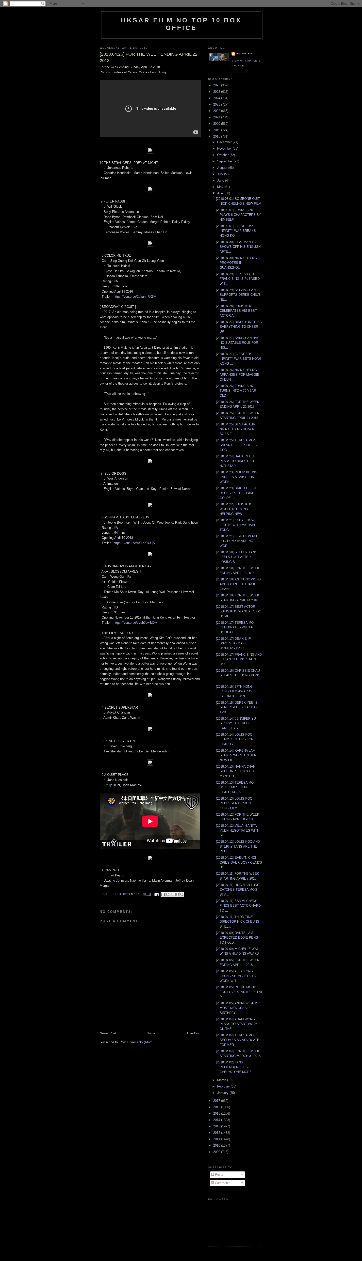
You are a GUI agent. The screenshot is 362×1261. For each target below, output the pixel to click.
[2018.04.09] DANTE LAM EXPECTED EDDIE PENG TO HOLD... (237, 937)
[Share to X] (172, 894)
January (223, 1093)
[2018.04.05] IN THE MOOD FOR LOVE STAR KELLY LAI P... (239, 992)
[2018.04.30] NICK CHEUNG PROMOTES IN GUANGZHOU (236, 262)
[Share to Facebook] (177, 894)
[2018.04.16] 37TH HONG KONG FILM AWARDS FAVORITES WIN (234, 691)
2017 (217, 1101)
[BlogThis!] (167, 894)
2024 (217, 98)
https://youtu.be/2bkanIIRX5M (135, 296)
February (224, 1086)
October (223, 155)
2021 (217, 117)
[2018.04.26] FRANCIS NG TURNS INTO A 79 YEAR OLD (236, 390)
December (225, 142)
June (221, 180)
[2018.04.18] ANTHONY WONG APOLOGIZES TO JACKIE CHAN (238, 584)
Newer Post (108, 1033)
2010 (217, 1145)
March (222, 1080)
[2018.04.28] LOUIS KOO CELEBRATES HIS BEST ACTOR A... (236, 310)
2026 (217, 85)
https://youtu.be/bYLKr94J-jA (134, 543)
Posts (218, 1174)
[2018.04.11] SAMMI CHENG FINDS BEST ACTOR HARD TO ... (238, 905)
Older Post (193, 1033)
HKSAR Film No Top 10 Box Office (181, 23)
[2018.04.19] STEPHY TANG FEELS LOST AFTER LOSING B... (236, 557)
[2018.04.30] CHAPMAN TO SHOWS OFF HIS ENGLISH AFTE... (238, 246)
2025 (217, 91)
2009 (217, 1152)
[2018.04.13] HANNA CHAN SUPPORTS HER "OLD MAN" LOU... (235, 771)
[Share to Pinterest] (181, 894)
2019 (217, 130)
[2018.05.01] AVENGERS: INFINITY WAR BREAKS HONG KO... (236, 230)
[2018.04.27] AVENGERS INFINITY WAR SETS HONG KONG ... (239, 358)
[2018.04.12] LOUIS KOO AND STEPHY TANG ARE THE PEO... (238, 846)
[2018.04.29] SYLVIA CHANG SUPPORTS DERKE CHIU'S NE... (238, 294)
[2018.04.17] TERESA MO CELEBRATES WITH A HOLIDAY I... (235, 627)
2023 (217, 104)
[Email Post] (156, 894)
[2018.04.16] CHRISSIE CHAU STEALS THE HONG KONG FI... (238, 675)
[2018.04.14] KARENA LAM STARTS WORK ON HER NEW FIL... (236, 755)
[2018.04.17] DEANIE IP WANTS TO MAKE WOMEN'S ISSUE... (233, 643)
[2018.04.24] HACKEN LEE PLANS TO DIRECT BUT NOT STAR (236, 461)
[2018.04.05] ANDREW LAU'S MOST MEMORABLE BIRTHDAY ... (237, 1008)
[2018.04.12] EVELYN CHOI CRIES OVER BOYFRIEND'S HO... (239, 862)
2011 (217, 1139)
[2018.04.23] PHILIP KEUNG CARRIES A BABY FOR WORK (236, 477)
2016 (217, 1107)
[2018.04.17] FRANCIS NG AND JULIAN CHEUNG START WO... (239, 659)
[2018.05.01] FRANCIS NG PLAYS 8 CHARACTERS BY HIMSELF (238, 214)
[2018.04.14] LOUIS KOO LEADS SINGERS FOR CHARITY (234, 739)
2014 (217, 1120)
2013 (217, 1126)
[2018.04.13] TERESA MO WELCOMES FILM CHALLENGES (235, 787)
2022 (217, 111)
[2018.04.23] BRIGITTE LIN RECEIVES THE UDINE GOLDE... (236, 493)
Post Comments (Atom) (136, 1042)
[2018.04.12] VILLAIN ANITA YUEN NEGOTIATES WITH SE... (237, 830)
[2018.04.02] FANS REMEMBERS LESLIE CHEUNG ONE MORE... (235, 1067)
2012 (217, 1133)
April (221, 193)
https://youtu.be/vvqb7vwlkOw (135, 622)
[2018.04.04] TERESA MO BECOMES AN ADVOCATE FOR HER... (237, 1040)
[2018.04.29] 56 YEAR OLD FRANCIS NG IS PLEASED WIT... (238, 278)
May (220, 187)
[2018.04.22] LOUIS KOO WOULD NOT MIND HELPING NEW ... (234, 509)
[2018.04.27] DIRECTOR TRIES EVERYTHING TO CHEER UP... (239, 326)
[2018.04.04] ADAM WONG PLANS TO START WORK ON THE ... (237, 1024)
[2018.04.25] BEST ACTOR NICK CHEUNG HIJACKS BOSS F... (236, 429)
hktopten (244, 53)
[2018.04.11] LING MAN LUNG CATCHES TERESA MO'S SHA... (238, 889)
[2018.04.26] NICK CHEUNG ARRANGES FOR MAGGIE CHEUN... (237, 374)
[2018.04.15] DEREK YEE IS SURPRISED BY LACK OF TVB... (237, 707)
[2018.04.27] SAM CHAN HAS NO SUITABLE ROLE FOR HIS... (237, 342)
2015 (217, 1113)
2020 (217, 123)
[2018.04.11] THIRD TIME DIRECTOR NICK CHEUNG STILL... (237, 921)
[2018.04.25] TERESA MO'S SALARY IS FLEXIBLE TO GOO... (237, 445)
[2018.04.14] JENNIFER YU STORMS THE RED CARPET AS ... (236, 723)
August (222, 168)
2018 (217, 136)
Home (151, 1033)
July (220, 174)
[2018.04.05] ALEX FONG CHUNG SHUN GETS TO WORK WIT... (236, 976)
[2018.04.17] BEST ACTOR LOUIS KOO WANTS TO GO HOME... (238, 611)
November (225, 148)
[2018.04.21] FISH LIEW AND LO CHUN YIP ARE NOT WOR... (237, 541)
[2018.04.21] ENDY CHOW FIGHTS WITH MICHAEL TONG (236, 525)
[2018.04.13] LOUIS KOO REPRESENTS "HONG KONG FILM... (234, 803)
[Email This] (163, 894)
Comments (222, 1183)
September (225, 161)
